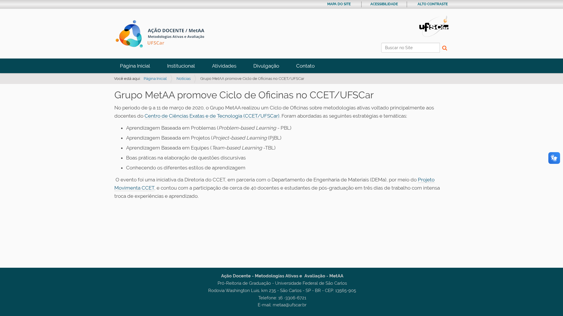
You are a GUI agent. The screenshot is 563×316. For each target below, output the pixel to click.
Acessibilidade (384, 4)
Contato (305, 66)
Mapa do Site (339, 4)
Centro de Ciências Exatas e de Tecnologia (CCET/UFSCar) (212, 116)
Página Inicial (135, 66)
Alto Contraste (433, 4)
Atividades (224, 66)
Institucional (181, 66)
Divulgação (266, 66)
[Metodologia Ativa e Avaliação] (162, 34)
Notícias (184, 78)
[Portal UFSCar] (434, 26)
